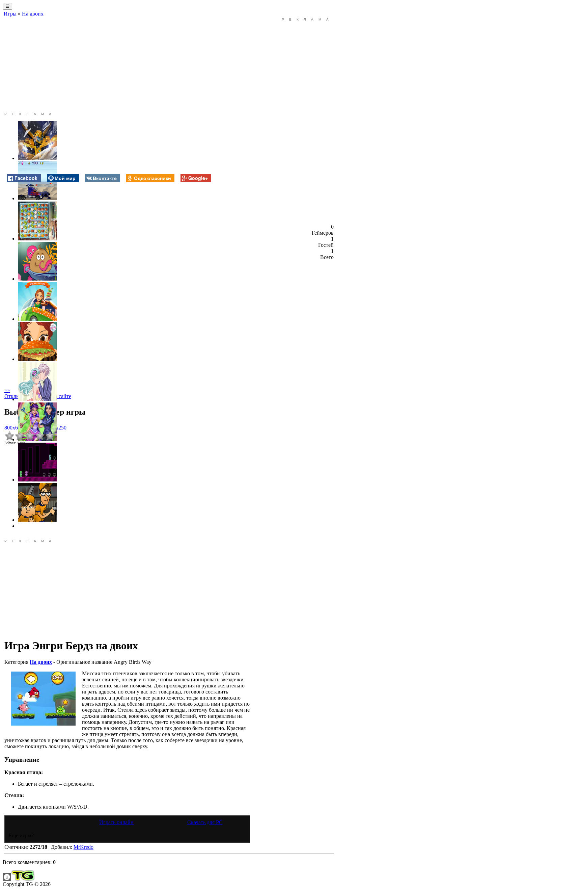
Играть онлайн (116, 822)
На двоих (33, 14)
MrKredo (83, 847)
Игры (10, 14)
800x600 (13, 427)
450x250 (57, 427)
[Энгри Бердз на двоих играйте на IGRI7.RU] (43, 699)
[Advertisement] (127, 65)
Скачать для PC (205, 822)
